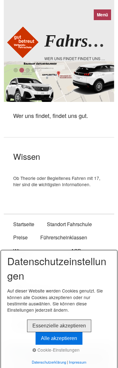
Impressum (77, 362)
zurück (11, 99)
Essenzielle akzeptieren (59, 325)
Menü (102, 15)
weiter (106, 99)
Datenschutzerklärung (49, 362)
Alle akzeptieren (59, 338)
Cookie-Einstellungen (58, 350)
